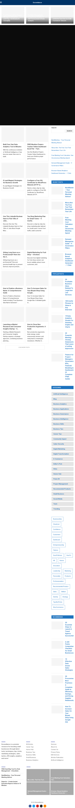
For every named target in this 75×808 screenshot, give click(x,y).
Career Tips (30, 747)
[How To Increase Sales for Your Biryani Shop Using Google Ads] (37, 278)
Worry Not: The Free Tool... (36, 780)
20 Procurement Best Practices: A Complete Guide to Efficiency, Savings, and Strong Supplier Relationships (69, 688)
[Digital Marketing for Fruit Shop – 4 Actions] (37, 242)
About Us (54, 747)
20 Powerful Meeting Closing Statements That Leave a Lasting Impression (69, 340)
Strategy (65, 597)
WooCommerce (58, 607)
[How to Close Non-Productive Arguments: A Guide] (37, 314)
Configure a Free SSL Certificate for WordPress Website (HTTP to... (36, 183)
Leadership (56, 571)
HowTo (69, 555)
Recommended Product (60, 586)
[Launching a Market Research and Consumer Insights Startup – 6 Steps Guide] (13, 314)
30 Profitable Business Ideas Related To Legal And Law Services (69, 287)
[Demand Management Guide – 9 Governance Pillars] (57, 242)
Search (53, 128)
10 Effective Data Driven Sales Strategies (69, 664)
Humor (62, 560)
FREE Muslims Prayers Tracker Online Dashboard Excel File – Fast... (36, 146)
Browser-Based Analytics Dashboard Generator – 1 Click (69, 259)
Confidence (56, 529)
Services (53, 744)
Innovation (56, 566)
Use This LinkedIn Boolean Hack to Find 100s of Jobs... (12, 218)
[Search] (74, 2)
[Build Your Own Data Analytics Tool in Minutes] (13, 134)
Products (68, 576)
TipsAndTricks (57, 602)
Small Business (31, 757)
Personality (56, 576)
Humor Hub (29, 749)
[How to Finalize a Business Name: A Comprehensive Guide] (13, 278)
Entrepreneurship (58, 545)
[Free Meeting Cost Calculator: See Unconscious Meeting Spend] (57, 220)
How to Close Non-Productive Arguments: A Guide (36, 326)
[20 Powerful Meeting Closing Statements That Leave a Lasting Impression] (57, 336)
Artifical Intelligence (57, 760)
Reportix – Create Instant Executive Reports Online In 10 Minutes (11, 783)
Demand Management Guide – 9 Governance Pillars (69, 243)
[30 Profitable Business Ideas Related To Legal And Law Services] (57, 282)
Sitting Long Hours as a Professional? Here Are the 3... (11, 255)
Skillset (63, 592)
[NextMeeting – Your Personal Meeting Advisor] (57, 191)
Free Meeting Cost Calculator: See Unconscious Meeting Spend (69, 225)
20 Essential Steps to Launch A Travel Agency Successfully (69, 629)
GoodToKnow (57, 555)
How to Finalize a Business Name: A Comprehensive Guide (13, 290)
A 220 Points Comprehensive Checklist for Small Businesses (69, 647)
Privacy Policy (55, 752)
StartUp (55, 597)
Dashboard (56, 540)
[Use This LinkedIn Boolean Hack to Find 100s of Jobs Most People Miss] (13, 206)
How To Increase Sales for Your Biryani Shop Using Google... (37, 290)
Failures (55, 550)
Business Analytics (32, 760)
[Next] (73, 765)
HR (54, 560)
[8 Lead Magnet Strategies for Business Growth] (13, 170)
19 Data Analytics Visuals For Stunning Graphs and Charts (69, 321)
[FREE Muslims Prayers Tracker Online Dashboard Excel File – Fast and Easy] (37, 134)
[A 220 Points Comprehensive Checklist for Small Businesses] (57, 645)
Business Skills (31, 755)
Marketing (68, 571)
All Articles (29, 744)
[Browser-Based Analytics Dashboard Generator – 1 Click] (57, 257)
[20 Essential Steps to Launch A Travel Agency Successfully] (57, 625)
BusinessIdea (57, 519)
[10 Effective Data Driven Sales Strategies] (57, 662)
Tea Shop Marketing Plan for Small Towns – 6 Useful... (36, 218)
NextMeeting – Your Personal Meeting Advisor (69, 192)
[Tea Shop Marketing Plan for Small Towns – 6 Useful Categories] (37, 206)
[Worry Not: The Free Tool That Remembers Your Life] (57, 205)
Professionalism (58, 581)
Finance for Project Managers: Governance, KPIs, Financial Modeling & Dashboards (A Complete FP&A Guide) (69, 367)
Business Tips (30, 752)
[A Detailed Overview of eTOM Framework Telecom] (62, 15)
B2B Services (55, 755)
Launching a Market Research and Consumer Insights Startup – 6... (12, 326)
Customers (56, 534)
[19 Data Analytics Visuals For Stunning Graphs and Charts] (57, 319)
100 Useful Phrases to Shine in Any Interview (69, 305)
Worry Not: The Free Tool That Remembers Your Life (69, 207)
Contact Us (54, 749)
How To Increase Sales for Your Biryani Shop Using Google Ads (69, 714)
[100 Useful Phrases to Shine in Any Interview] (57, 304)
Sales (55, 592)
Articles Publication (57, 757)
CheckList (56, 524)
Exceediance (37, 2)
